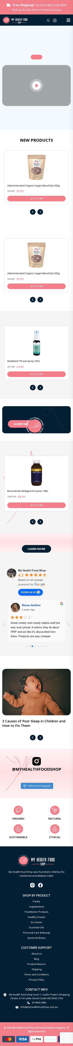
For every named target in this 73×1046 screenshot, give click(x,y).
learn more (36, 549)
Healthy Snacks (36, 917)
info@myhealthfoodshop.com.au (39, 1007)
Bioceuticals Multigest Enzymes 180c (27, 491)
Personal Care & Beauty (36, 932)
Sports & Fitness (36, 937)
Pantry (36, 901)
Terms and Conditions (36, 974)
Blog (36, 958)
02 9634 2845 (39, 1002)
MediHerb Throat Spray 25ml (23, 361)
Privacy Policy (36, 979)
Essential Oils (36, 927)
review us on (28, 592)
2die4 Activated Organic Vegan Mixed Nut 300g (33, 185)
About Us (36, 953)
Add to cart (36, 198)
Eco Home (36, 922)
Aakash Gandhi (32, 605)
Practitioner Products (36, 911)
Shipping (37, 969)
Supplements (36, 906)
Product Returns (36, 964)
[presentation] (33, 212)
